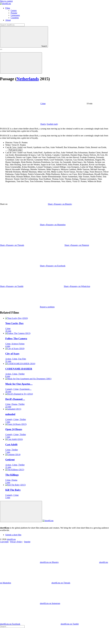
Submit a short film (13, 535)
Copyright (4, 542)
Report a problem (47, 307)
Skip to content (6, 1)
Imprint (27, 542)
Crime (43, 103)
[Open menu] (1, 49)
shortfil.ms (11, 539)
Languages (15, 15)
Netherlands (28, 78)
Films (7, 8)
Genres (14, 10)
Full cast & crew (15, 150)
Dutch (43, 124)
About (8, 20)
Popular (14, 13)
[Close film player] (21, 511)
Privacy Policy (16, 542)
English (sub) (52, 124)
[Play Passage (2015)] (21, 63)
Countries (15, 18)
